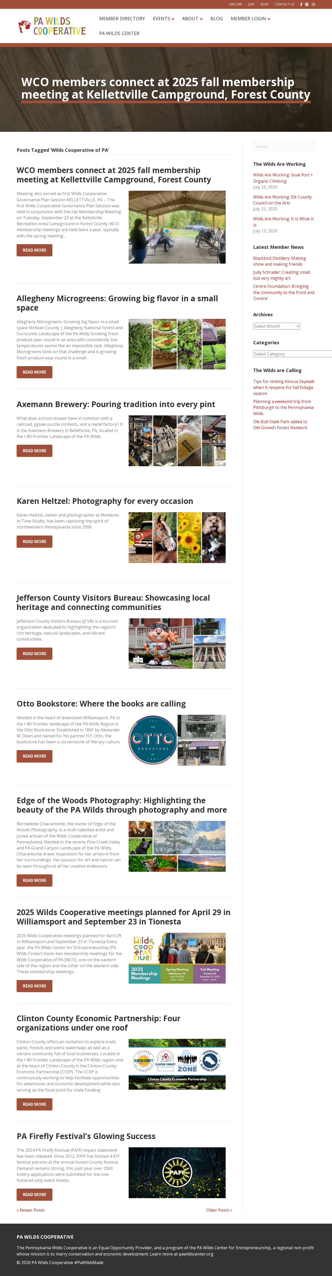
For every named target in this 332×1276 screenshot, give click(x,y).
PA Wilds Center (119, 33)
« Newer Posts (31, 1210)
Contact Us (284, 4)
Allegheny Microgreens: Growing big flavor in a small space (117, 303)
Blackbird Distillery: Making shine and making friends (279, 261)
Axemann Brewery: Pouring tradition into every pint (116, 404)
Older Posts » (219, 1210)
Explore (235, 4)
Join (251, 4)
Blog (216, 18)
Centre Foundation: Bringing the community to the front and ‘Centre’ (283, 292)
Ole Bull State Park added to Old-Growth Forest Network (280, 424)
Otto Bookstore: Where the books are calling (101, 703)
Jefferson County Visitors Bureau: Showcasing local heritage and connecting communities (113, 602)
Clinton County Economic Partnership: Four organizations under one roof (99, 1023)
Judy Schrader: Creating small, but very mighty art (282, 275)
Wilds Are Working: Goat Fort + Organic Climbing (283, 178)
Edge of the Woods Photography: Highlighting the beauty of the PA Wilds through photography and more (122, 805)
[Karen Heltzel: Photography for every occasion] (177, 537)
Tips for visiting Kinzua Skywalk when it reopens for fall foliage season (284, 387)
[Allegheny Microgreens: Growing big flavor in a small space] (177, 344)
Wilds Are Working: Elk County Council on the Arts (282, 200)
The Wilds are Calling (277, 370)
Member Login (248, 18)
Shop (264, 4)
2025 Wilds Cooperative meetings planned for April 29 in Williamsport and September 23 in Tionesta (124, 917)
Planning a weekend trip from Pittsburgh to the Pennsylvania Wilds (283, 407)
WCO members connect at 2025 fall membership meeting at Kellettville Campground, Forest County (114, 175)
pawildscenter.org (196, 1254)
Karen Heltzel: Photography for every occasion (105, 501)
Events (161, 18)
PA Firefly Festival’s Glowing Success (86, 1136)
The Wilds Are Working (279, 164)
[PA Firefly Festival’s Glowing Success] (177, 1172)
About (190, 18)
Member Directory (122, 18)
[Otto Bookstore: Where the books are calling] (177, 740)
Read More (34, 250)
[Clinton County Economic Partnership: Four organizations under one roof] (177, 1064)
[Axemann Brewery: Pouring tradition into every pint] (177, 440)
